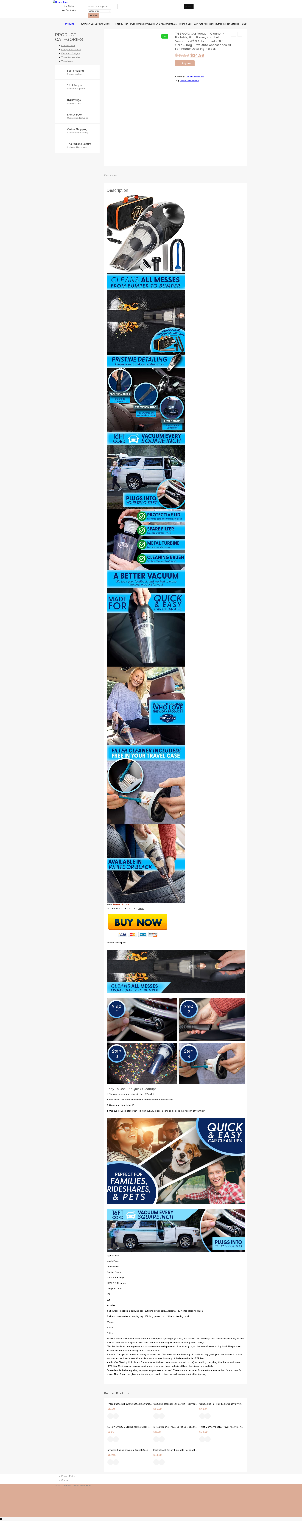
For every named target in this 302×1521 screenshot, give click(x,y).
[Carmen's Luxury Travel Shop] (60, 24)
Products (69, 24)
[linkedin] (248, 1505)
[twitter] (248, 1493)
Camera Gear (68, 45)
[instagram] (248, 1501)
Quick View (116, 1416)
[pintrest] (248, 1509)
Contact (65, 1480)
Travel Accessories (195, 76)
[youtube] (248, 1513)
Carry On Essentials (71, 49)
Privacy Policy (68, 1476)
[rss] (248, 1497)
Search (93, 15)
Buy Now (186, 63)
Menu (188, 6)
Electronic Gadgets (70, 53)
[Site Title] (60, 2)
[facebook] (248, 1489)
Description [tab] (110, 175)
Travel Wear (67, 61)
